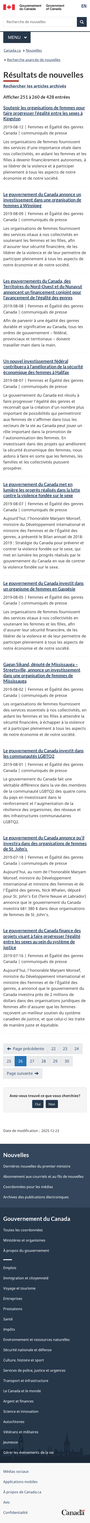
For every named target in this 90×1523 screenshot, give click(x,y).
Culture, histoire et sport (23, 1360)
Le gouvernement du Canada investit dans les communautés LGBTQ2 (43, 753)
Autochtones (13, 1421)
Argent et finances (18, 1401)
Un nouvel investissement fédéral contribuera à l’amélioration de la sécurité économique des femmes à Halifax (43, 366)
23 (65, 1048)
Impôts (9, 1329)
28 (44, 1061)
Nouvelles (34, 50)
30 (67, 1061)
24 (76, 1048)
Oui (38, 1104)
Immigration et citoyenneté (25, 1278)
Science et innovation (20, 1411)
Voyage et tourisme (19, 1288)
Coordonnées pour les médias (28, 1186)
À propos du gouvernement (26, 1250)
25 (9, 1061)
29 (55, 1061)
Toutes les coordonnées (23, 1230)
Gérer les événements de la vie (28, 1452)
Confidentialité (15, 1512)
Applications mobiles (20, 1481)
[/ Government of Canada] (33, 6)
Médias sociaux (16, 1471)
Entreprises (12, 1298)
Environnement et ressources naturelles (36, 1339)
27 (32, 1061)
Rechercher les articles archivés (34, 86)
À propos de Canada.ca (22, 1492)
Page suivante (20, 1073)
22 (53, 1048)
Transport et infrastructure (25, 1380)
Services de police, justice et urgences (34, 1370)
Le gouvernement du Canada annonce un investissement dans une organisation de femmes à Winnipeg (42, 200)
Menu (19, 37)
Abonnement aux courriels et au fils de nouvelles (43, 1176)
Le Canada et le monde (22, 1391)
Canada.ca (12, 50)
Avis (6, 1502)
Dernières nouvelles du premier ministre (36, 1166)
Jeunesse (10, 1442)
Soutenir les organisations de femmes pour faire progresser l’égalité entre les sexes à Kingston (44, 113)
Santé (8, 1319)
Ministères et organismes (24, 1240)
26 (20, 1061)
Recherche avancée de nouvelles (34, 59)
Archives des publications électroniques (36, 1197)
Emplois (9, 1267)
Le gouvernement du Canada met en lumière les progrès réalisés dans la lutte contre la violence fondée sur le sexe (41, 490)
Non (51, 1104)
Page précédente (28, 1048)
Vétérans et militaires (20, 1432)
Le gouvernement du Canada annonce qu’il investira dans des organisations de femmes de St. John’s (45, 843)
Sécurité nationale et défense (27, 1349)
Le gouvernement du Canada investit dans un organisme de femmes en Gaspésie (43, 586)
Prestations (12, 1308)
